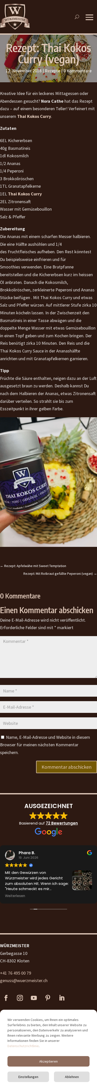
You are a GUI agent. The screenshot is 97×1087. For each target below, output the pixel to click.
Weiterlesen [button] (15, 896)
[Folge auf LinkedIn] (62, 998)
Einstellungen (28, 1077)
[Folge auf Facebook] (6, 998)
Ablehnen (72, 1077)
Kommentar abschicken (67, 767)
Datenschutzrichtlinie (23, 1046)
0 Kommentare (77, 71)
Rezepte (52, 71)
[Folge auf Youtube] (34, 998)
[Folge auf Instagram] (20, 998)
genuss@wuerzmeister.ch (24, 980)
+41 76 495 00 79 (15, 973)
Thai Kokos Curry (34, 116)
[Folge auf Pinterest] (48, 998)
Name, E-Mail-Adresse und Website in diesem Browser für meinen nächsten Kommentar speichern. (45, 744)
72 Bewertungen (62, 823)
